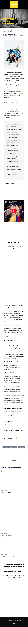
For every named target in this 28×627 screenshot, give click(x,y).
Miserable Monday (18, 35)
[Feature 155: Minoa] (14, 479)
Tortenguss (20, 93)
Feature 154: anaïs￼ (6, 535)
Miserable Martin (10, 34)
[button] (1, 4)
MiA (15, 447)
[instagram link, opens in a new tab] (4, 4)
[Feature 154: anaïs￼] (14, 512)
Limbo (11, 447)
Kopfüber (11, 93)
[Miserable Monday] (14, 4)
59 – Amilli (14, 456)
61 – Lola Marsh (13, 460)
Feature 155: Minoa (6, 492)
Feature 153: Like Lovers (8, 556)
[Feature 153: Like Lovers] (14, 544)
